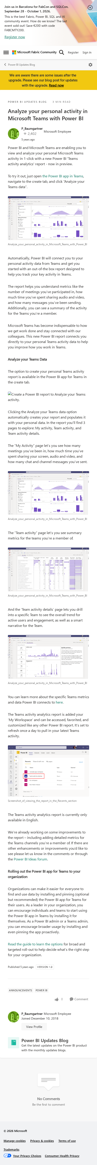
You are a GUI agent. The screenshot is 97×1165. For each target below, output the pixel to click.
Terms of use (67, 1141)
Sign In (87, 52)
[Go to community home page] (34, 52)
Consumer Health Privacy (62, 1156)
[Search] (61, 52)
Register (73, 52)
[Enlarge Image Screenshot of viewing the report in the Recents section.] (48, 771)
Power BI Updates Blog (21, 64)
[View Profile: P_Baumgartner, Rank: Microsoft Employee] (13, 133)
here (59, 702)
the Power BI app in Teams (62, 176)
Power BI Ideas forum (30, 859)
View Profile (34, 1027)
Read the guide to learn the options (35, 944)
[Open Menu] (90, 65)
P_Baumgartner (32, 128)
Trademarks (11, 1149)
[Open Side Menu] (6, 52)
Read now (56, 85)
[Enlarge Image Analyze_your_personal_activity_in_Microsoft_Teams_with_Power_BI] (48, 218)
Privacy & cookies (42, 1141)
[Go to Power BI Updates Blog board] (13, 1042)
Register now (15, 36)
